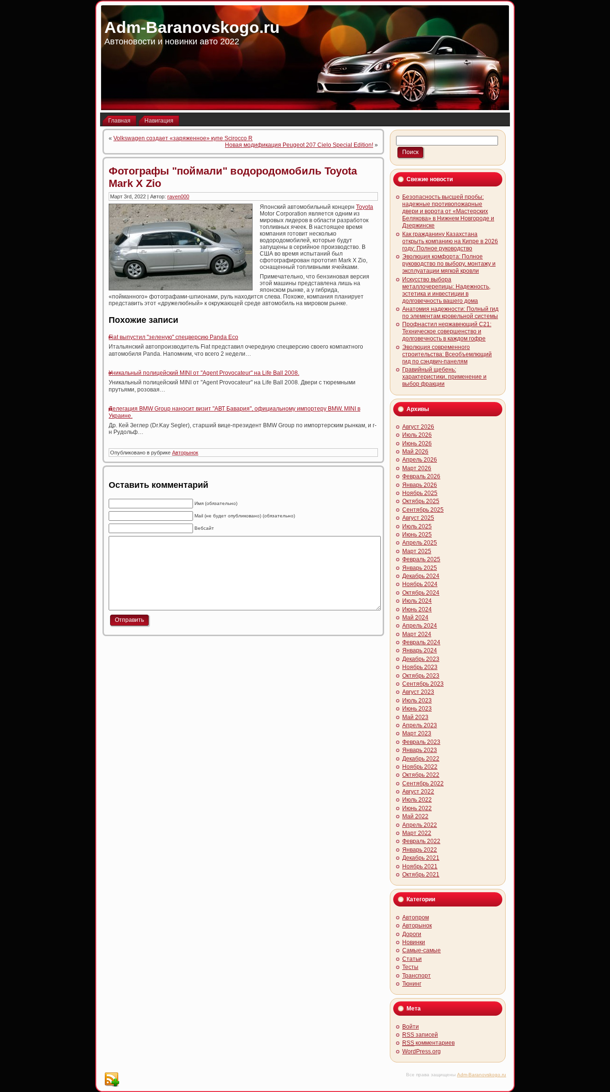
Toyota (364, 207)
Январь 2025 (419, 568)
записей (420, 1034)
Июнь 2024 (417, 609)
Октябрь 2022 (420, 775)
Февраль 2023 (421, 742)
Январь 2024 (419, 650)
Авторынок (185, 452)
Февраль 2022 (421, 841)
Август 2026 (418, 426)
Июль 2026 (417, 435)
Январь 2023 (419, 750)
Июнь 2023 (417, 708)
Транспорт (416, 975)
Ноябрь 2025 (419, 493)
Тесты (410, 967)
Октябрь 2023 (420, 675)
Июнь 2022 (417, 808)
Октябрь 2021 (420, 874)
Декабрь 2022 (420, 758)
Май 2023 (415, 717)
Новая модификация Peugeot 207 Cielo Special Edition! (299, 145)
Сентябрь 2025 (423, 509)
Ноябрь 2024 (419, 584)
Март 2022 (416, 833)
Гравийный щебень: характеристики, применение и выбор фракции (444, 376)
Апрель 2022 (419, 825)
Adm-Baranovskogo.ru (192, 27)
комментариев (428, 1043)
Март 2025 (416, 551)
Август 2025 (418, 518)
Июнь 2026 (417, 443)
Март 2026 (416, 468)
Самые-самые (421, 950)
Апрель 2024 (419, 625)
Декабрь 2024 (420, 576)
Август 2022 (418, 791)
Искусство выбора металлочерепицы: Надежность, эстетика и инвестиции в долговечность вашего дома (446, 290)
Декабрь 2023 (420, 659)
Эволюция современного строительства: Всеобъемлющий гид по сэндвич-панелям (447, 354)
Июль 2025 (417, 526)
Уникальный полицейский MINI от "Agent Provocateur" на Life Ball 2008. (204, 373)
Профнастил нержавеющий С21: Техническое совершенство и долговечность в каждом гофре (446, 331)
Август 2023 (418, 692)
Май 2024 (415, 617)
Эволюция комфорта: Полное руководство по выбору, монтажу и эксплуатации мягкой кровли (449, 263)
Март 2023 (416, 733)
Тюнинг (411, 983)
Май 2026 (415, 451)
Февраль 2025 (421, 559)
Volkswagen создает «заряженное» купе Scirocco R (183, 138)
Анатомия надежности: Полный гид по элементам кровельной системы (450, 312)
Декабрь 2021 (420, 858)
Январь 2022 (419, 849)
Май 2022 (415, 816)
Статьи (412, 959)
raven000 (178, 196)
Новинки (413, 942)
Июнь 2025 (417, 534)
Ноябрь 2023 (419, 667)
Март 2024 (416, 634)
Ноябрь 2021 (419, 866)
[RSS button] (111, 1079)
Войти (410, 1026)
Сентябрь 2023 (423, 683)
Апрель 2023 (419, 725)
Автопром (415, 917)
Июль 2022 (417, 799)
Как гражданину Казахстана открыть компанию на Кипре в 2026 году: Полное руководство (450, 241)
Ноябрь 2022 (419, 766)
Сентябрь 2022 (423, 783)
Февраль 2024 (421, 642)
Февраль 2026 (421, 476)
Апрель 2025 (419, 542)
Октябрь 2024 (420, 592)
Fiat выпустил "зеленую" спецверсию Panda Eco (173, 337)
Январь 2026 (419, 485)
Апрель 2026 (419, 459)
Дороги (411, 934)
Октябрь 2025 (420, 501)
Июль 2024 (417, 601)
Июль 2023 (417, 700)
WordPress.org (421, 1051)
